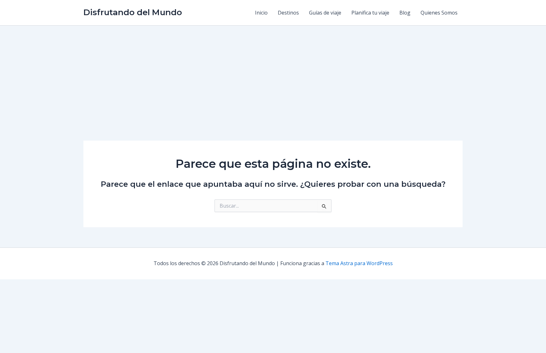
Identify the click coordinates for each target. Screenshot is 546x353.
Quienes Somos (439, 12)
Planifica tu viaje (370, 12)
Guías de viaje (325, 12)
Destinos (288, 12)
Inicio (261, 12)
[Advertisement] (273, 73)
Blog (404, 12)
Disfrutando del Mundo (132, 12)
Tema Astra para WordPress (359, 263)
